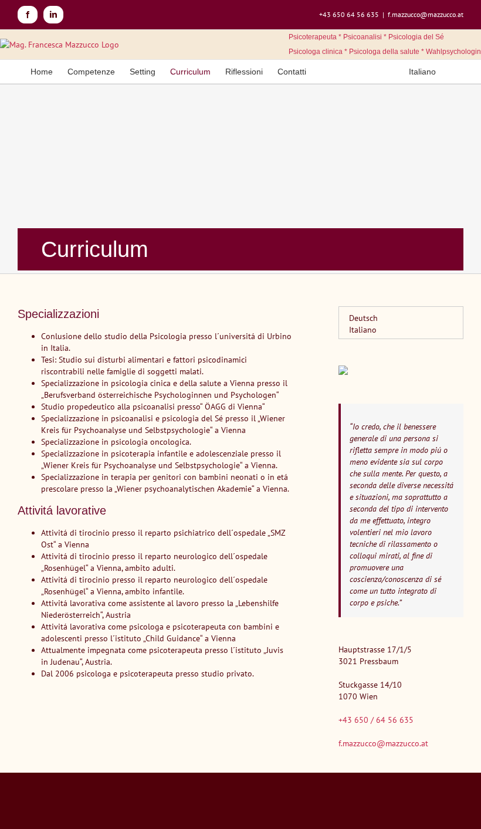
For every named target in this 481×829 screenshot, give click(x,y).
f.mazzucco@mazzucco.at (425, 14)
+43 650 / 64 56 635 (376, 720)
